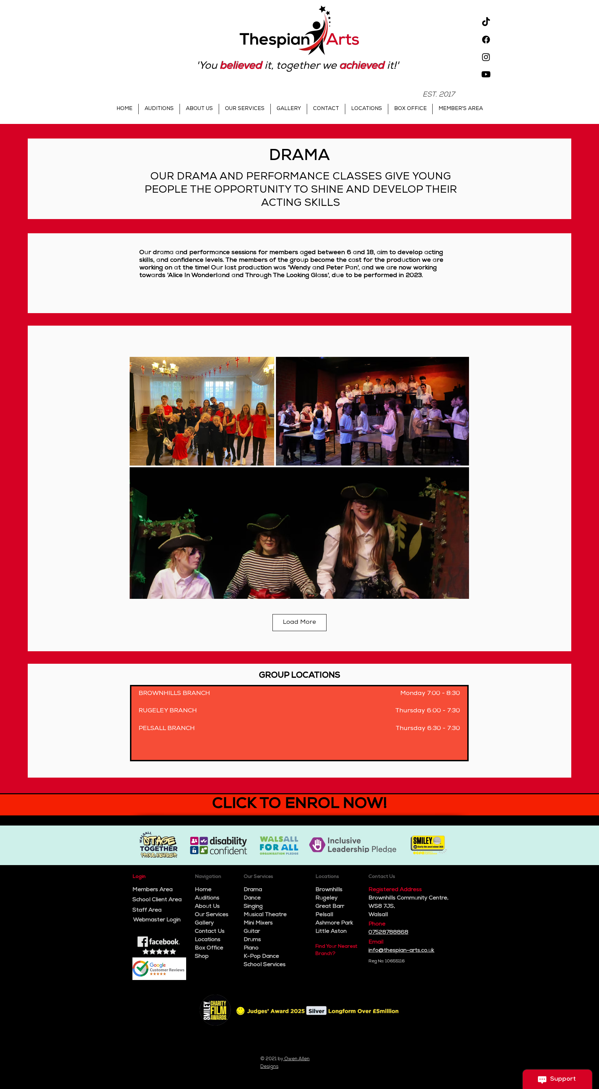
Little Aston (331, 932)
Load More (299, 622)
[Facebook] (486, 39)
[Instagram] (486, 57)
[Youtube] (486, 74)
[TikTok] (486, 22)
